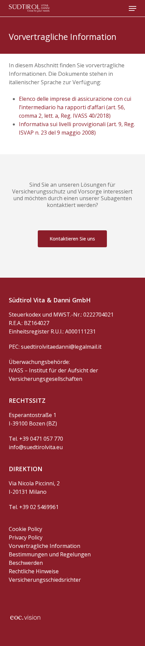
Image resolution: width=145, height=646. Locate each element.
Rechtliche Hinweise (34, 571)
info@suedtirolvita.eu (36, 447)
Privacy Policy (25, 537)
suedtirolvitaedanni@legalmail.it (61, 346)
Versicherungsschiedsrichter (45, 579)
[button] (132, 8)
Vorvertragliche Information (44, 546)
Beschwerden (26, 563)
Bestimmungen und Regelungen (50, 554)
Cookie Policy (25, 529)
